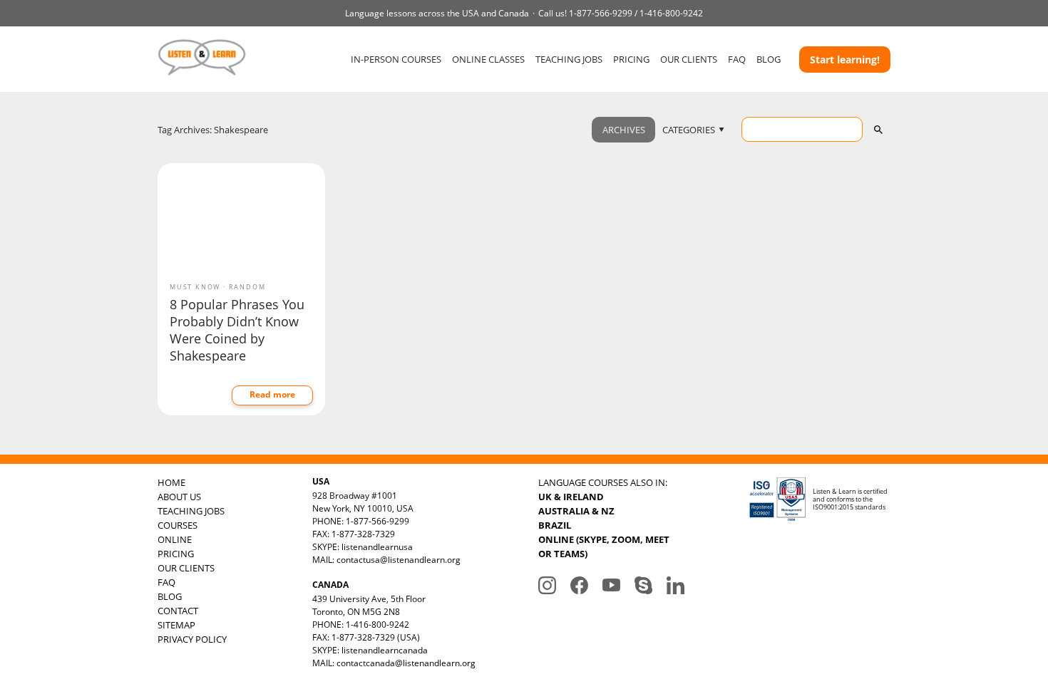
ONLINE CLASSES (488, 59)
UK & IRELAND (571, 496)
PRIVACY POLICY (192, 639)
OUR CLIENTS (688, 59)
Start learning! (845, 59)
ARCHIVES (623, 129)
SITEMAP (176, 624)
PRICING (631, 59)
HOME (171, 482)
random (247, 286)
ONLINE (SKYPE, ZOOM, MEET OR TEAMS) (603, 546)
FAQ (737, 59)
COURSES (177, 525)
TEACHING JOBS (568, 59)
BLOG (768, 59)
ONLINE (175, 539)
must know (195, 286)
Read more (272, 394)
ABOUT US (179, 496)
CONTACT (178, 610)
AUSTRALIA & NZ (576, 510)
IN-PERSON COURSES (396, 59)
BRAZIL (554, 525)
